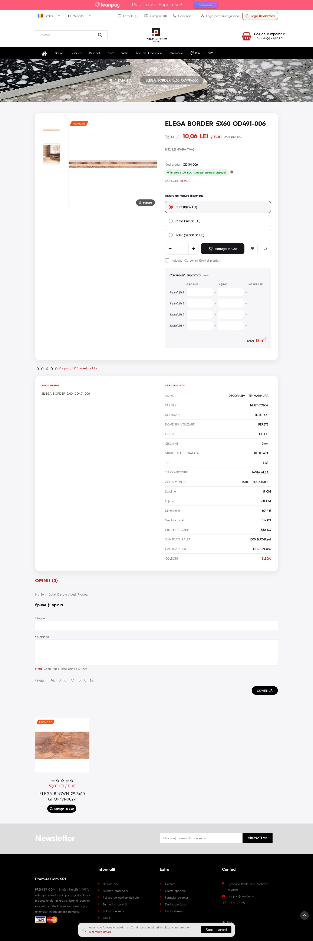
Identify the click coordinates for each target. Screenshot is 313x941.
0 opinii (64, 368)
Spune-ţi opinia (86, 368)
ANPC (107, 918)
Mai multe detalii (100, 932)
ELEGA (185, 180)
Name (41, 618)
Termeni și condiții (115, 904)
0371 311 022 (203, 53)
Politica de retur (113, 911)
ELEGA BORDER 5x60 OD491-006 (171, 80)
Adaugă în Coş (226, 248)
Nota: (40, 680)
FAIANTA (125, 80)
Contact (170, 884)
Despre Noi (110, 884)
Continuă (265, 690)
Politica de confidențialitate (121, 897)
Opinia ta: (43, 637)
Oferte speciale (175, 890)
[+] (193, 248)
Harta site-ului (174, 911)
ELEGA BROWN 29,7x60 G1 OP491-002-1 (62, 796)
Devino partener (176, 904)
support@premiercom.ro (244, 896)
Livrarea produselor (115, 890)
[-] (170, 248)
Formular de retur (176, 897)
